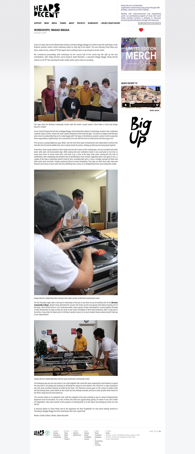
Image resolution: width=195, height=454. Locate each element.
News (66, 433)
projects (81, 23)
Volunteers (56, 435)
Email (96, 433)
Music (66, 435)
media (54, 23)
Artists (86, 435)
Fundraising (57, 437)
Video (66, 437)
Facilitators (87, 437)
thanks (63, 23)
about (71, 23)
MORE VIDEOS (155, 110)
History (86, 433)
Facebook (98, 435)
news (46, 23)
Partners (76, 433)
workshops (93, 23)
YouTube (98, 445)
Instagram (98, 437)
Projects (67, 439)
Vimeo (97, 443)
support (38, 23)
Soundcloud (98, 441)
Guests (86, 439)
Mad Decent (77, 435)
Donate (55, 433)
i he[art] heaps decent (110, 23)
